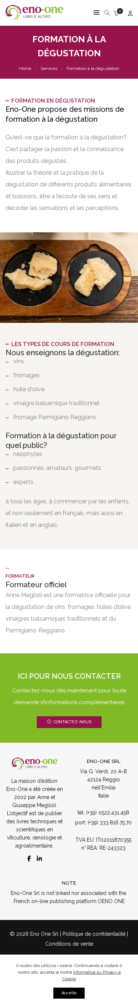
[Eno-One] (34, 17)
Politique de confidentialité (94, 934)
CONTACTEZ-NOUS (72, 722)
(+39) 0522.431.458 (107, 813)
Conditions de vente (69, 944)
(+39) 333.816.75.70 (109, 822)
